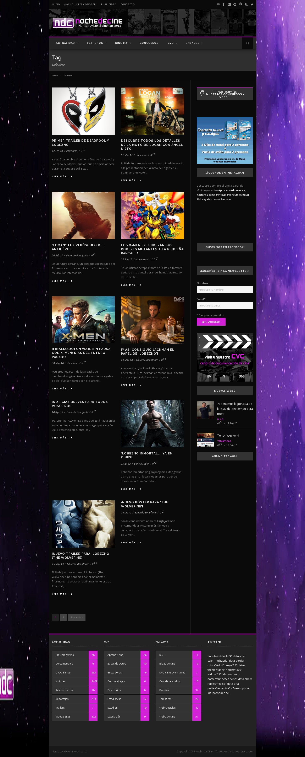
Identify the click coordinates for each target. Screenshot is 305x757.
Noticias (60, 681)
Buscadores (114, 672)
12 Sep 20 (231, 423)
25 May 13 (58, 564)
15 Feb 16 (231, 445)
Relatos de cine (64, 690)
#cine (212, 195)
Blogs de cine (167, 663)
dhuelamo (71, 151)
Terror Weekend (228, 435)
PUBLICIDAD (108, 4)
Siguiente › (77, 617)
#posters (224, 190)
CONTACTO (128, 4)
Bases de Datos (116, 663)
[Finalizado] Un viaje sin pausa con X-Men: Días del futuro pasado (81, 353)
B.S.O (220, 419)
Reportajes (62, 699)
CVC (171, 43)
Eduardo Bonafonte (77, 255)
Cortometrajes (64, 663)
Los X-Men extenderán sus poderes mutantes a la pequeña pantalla (152, 249)
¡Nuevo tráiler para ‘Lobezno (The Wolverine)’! (80, 556)
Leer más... (61, 176)
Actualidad (65, 43)
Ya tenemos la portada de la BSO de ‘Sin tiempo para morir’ (235, 409)
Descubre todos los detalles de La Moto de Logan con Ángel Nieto (152, 145)
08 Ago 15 (126, 259)
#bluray (201, 199)
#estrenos (213, 199)
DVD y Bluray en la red (172, 672)
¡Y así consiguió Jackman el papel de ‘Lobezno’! (147, 352)
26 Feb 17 (57, 255)
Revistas (164, 690)
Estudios (112, 707)
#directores (238, 190)
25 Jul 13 (126, 463)
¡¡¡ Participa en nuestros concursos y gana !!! (225, 94)
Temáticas (224, 441)
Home (55, 75)
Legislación (114, 716)
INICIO (56, 4)
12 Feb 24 (57, 151)
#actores (202, 195)
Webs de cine (167, 716)
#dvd (245, 195)
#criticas (221, 195)
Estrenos (95, 43)
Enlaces (192, 43)
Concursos (149, 43)
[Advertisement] (204, 26)
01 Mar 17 (127, 155)
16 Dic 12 (126, 512)
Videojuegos (63, 716)
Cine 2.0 (121, 43)
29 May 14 (127, 360)
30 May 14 (58, 363)
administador (142, 259)
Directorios (114, 690)
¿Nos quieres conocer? (80, 4)
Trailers (60, 707)
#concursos (234, 195)
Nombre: (203, 283)
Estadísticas (114, 699)
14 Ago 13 (57, 412)
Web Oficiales (167, 707)
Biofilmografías (65, 655)
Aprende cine (115, 655)
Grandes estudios (169, 681)
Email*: (201, 299)
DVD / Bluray (63, 672)
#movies (226, 199)
